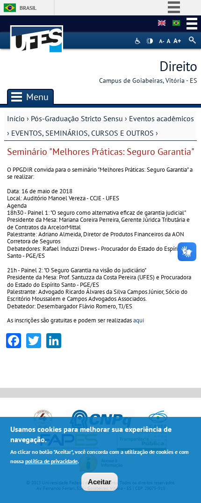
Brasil (28, 7)
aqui (138, 320)
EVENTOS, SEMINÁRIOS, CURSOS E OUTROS (82, 133)
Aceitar (99, 482)
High (149, 41)
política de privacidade (51, 461)
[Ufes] (37, 34)
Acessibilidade (138, 41)
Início (16, 118)
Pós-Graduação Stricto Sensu (77, 118)
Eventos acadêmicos (161, 118)
